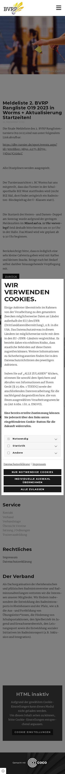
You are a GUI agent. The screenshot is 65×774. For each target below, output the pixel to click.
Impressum (39, 464)
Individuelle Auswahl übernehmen (32, 481)
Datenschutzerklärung (17, 464)
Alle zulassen (32, 489)
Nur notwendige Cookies (32, 472)
